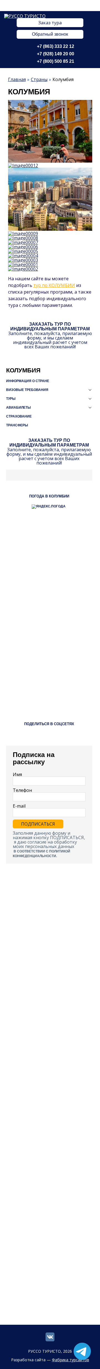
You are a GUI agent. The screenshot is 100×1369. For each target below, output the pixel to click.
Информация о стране (27, 381)
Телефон (22, 790)
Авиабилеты (18, 407)
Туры (11, 399)
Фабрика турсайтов (70, 1359)
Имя (17, 774)
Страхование (19, 416)
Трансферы (17, 425)
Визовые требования (27, 390)
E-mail (19, 806)
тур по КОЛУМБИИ (54, 285)
